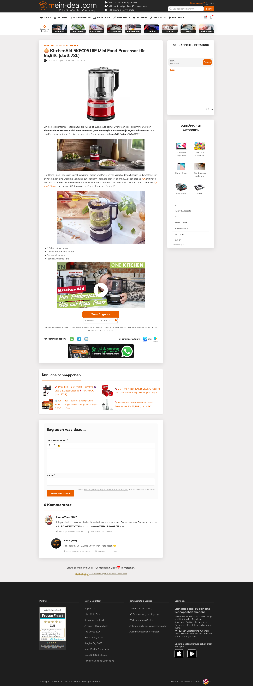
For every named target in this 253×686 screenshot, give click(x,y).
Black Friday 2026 (93, 637)
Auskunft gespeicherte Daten (144, 631)
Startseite (50, 45)
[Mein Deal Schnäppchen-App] (193, 653)
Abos (177, 205)
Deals (47, 17)
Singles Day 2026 (93, 643)
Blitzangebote (81, 17)
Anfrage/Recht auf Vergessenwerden (148, 626)
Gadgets (62, 17)
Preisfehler (192, 625)
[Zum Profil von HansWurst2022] (49, 519)
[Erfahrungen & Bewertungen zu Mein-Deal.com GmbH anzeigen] (52, 628)
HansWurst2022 (66, 517)
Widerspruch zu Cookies (141, 620)
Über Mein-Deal (92, 614)
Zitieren (108, 532)
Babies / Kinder (181, 223)
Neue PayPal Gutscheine (97, 649)
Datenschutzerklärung (140, 608)
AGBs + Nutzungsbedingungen (145, 614)
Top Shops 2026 (92, 631)
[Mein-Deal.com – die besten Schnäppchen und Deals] (68, 6)
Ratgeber (141, 17)
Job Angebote (188, 636)
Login (211, 3)
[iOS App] (144, 339)
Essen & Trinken (68, 45)
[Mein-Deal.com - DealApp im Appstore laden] (181, 653)
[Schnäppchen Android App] (155, 339)
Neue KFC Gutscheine (95, 655)
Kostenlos (178, 17)
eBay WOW (159, 17)
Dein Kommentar (57, 440)
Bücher (178, 240)
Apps (177, 217)
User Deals (123, 17)
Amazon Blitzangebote (96, 626)
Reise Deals (103, 17)
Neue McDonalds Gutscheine (99, 660)
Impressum (90, 608)
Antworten (95, 532)
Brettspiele (180, 234)
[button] (49, 445)
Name (51, 475)
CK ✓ (49, 60)
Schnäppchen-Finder (95, 620)
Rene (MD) (70, 540)
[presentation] (49, 446)
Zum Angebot (100, 314)
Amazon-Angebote (183, 211)
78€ (144, 178)
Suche (209, 8)
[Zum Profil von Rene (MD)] (56, 543)
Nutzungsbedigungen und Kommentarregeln (106, 489)
